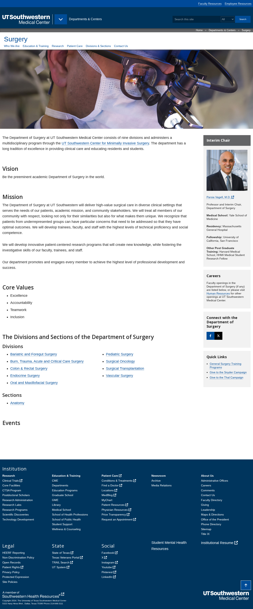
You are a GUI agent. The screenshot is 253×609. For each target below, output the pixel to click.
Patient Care (75, 46)
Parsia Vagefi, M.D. (218, 197)
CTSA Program (11, 490)
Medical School (61, 509)
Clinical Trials (10, 480)
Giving (205, 504)
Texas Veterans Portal (65, 557)
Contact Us (121, 46)
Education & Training (36, 46)
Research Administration (17, 500)
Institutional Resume (217, 543)
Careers (206, 485)
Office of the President (215, 519)
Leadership (208, 509)
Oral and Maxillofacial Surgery (34, 383)
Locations (108, 490)
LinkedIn (107, 576)
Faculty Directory (211, 500)
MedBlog (107, 495)
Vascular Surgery (119, 376)
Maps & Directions (212, 514)
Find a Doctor (110, 485)
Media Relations (161, 485)
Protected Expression (15, 576)
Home (199, 30)
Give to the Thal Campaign (226, 377)
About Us (207, 475)
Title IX (205, 534)
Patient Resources (113, 504)
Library (56, 504)
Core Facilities (11, 485)
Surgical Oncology (120, 361)
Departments (60, 485)
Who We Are (12, 46)
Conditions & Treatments (117, 480)
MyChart (107, 500)
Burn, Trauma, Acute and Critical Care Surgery (47, 361)
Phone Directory (211, 524)
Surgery (246, 30)
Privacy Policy (11, 572)
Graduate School (62, 495)
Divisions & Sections (98, 46)
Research (58, 46)
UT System (59, 567)
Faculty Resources (210, 3)
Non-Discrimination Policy (18, 557)
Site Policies (9, 581)
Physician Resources (115, 509)
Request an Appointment (117, 519)
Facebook (108, 552)
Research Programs (14, 509)
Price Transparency (114, 514)
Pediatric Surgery (119, 354)
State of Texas (61, 552)
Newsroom (158, 475)
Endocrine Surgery (25, 376)
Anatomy (17, 403)
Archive (156, 480)
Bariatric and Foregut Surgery (33, 354)
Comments (208, 490)
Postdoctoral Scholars (16, 495)
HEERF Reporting (13, 552)
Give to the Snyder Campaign (228, 372)
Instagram (108, 562)
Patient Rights (11, 567)
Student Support (62, 524)
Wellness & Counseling (66, 529)
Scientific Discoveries (15, 514)
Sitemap (206, 529)
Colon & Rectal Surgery (28, 368)
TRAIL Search (60, 562)
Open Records (11, 562)
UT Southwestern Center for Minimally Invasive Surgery (105, 143)
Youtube (107, 567)
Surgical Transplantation (125, 368)
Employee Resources (238, 3)
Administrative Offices (214, 480)
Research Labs (11, 504)
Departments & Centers (222, 30)
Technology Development (18, 519)
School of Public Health (66, 519)
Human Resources (218, 293)
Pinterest (107, 572)
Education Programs (64, 490)
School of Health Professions (70, 514)
